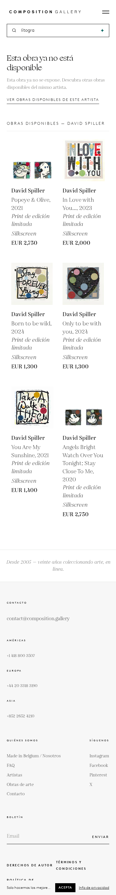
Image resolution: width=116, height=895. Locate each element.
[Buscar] (102, 30)
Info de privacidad (94, 887)
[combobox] (58, 30)
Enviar (100, 837)
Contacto (16, 794)
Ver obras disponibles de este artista (53, 100)
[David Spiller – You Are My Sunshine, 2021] (32, 407)
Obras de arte (20, 785)
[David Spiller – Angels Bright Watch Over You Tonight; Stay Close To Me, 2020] (84, 407)
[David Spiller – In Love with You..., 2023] (84, 160)
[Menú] (105, 12)
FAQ (11, 766)
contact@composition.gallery (38, 618)
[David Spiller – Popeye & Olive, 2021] (32, 160)
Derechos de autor (30, 865)
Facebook (99, 766)
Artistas (14, 775)
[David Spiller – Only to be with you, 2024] (84, 284)
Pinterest (98, 775)
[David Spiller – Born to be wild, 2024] (32, 284)
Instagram (99, 756)
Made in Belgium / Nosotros (34, 756)
